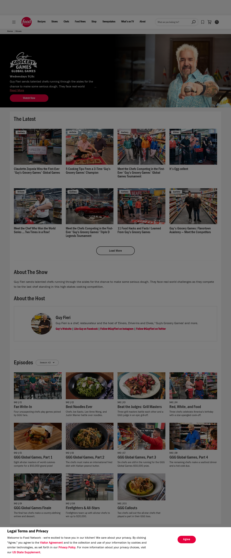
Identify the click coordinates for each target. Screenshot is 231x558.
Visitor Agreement (51, 543)
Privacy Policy (67, 547)
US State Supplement (26, 552)
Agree (186, 539)
